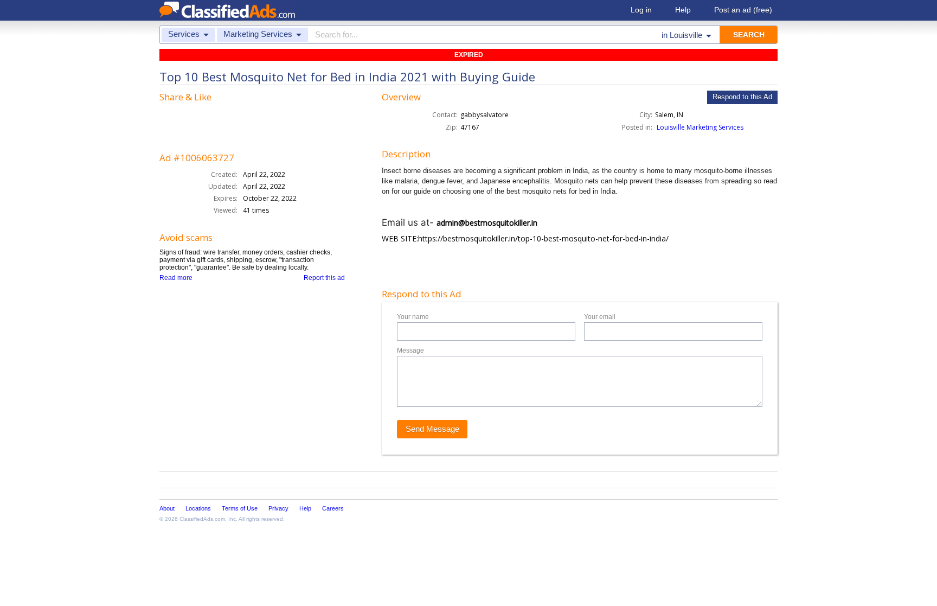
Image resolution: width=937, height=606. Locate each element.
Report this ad (324, 278)
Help (683, 9)
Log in (641, 9)
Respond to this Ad (742, 97)
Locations (198, 508)
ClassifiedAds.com (202, 519)
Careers (333, 508)
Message (410, 350)
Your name (413, 317)
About (167, 508)
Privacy (278, 508)
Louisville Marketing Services (700, 127)
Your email (599, 317)
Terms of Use (240, 508)
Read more (175, 278)
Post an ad (743, 9)
